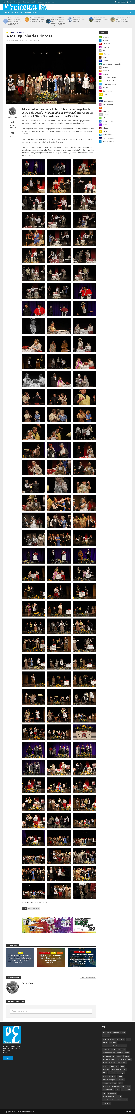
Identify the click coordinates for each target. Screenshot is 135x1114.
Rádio (117, 1090)
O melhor (19, 12)
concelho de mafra (109, 1053)
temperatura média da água (112, 1096)
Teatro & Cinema (17, 32)
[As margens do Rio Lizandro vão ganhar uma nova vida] (91, 19)
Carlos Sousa (12, 117)
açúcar (105, 1042)
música (120, 1076)
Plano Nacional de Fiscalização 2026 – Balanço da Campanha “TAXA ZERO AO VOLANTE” (14, 21)
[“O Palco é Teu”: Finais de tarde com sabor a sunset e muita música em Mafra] (27, 19)
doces (105, 1063)
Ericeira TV (9, 12)
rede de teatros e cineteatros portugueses (116, 1086)
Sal (123, 1090)
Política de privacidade (28, 2)
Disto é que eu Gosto (124, 1059)
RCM (120, 1083)
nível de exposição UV (110, 1080)
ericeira (105, 1066)
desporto (126, 1056)
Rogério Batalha (108, 1090)
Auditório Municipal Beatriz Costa (113, 1039)
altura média (107, 1032)
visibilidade (106, 1103)
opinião (121, 1080)
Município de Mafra (109, 1076)
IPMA (104, 1073)
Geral (8, 32)
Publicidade (16, 2)
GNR (122, 1066)
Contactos (40, 2)
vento (125, 1100)
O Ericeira (8, 1058)
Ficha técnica (7, 2)
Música (60, 953)
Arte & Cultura (44, 953)
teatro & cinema (33, 908)
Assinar (47, 2)
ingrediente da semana (119, 1069)
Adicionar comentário (12, 126)
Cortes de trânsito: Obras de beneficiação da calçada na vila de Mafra (123, 19)
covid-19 (120, 1053)
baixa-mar (113, 1042)
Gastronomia (114, 1066)
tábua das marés (108, 1100)
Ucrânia (118, 1100)
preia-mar (113, 1083)
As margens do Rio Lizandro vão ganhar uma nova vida (101, 19)
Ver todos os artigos (88, 977)
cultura (127, 1053)
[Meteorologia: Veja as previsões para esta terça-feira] (70, 19)
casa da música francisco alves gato (114, 1046)
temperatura (112, 1093)
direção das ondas (109, 1059)
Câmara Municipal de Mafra (112, 1056)
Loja (53, 2)
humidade (106, 1069)
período (105, 1083)
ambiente (106, 1036)
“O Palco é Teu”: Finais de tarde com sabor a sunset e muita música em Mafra (37, 19)
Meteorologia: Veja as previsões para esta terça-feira (79, 19)
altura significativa (119, 1032)
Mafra (111, 1073)
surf (104, 1093)
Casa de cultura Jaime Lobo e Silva (114, 1049)
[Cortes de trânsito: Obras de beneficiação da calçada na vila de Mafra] (112, 19)
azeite (128, 1039)
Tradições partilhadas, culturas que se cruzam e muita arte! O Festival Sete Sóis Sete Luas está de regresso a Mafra (58, 21)
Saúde (128, 1090)
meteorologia (119, 1073)
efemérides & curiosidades (117, 1063)
